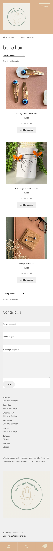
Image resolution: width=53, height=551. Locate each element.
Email (9, 336)
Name (9, 324)
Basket (40, 544)
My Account (9, 546)
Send (8, 384)
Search (26, 546)
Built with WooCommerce (14, 535)
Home (8, 37)
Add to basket (26, 130)
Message (11, 349)
